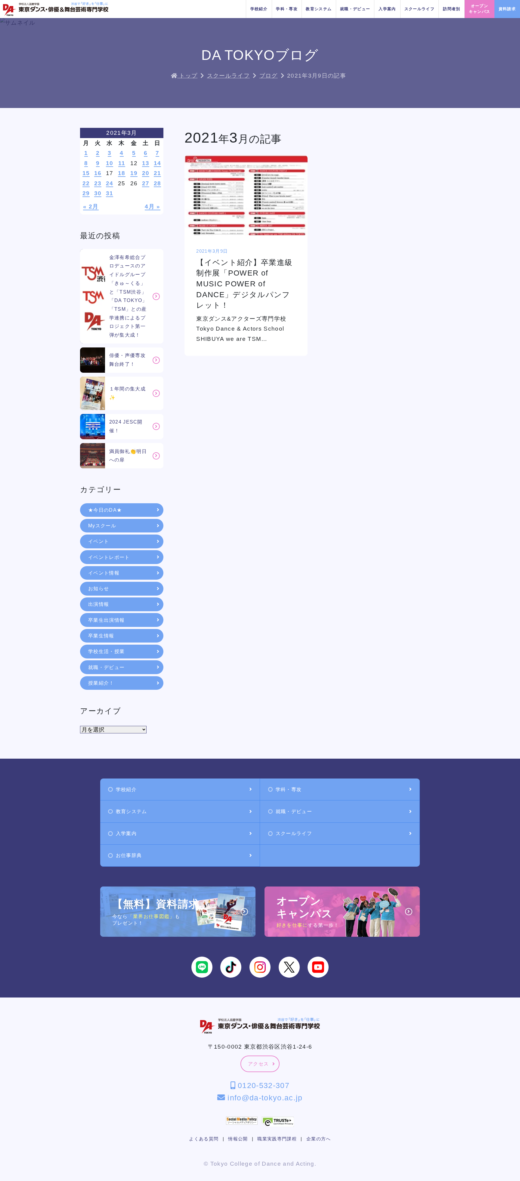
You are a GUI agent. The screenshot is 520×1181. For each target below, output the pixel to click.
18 (121, 173)
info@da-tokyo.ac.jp (263, 1097)
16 (98, 173)
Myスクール (102, 525)
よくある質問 (203, 1138)
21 (157, 173)
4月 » (152, 206)
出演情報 (98, 604)
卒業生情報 (101, 635)
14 (157, 163)
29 (86, 193)
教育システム (319, 9)
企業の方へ (318, 1138)
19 (134, 173)
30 (98, 193)
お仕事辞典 (129, 855)
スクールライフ (419, 9)
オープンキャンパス (480, 9)
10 (109, 163)
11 (121, 163)
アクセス (258, 1063)
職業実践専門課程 (277, 1138)
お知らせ (98, 588)
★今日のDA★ (105, 510)
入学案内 (387, 9)
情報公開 (238, 1138)
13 (146, 163)
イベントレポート (109, 557)
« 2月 (90, 206)
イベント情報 (103, 572)
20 (146, 173)
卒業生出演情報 (106, 620)
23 (98, 183)
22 (86, 183)
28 (157, 183)
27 (146, 183)
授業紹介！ (101, 683)
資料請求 (507, 9)
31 (109, 193)
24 (109, 183)
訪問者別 (451, 9)
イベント (98, 541)
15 (86, 173)
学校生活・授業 (106, 651)
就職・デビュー (355, 9)
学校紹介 (259, 9)
